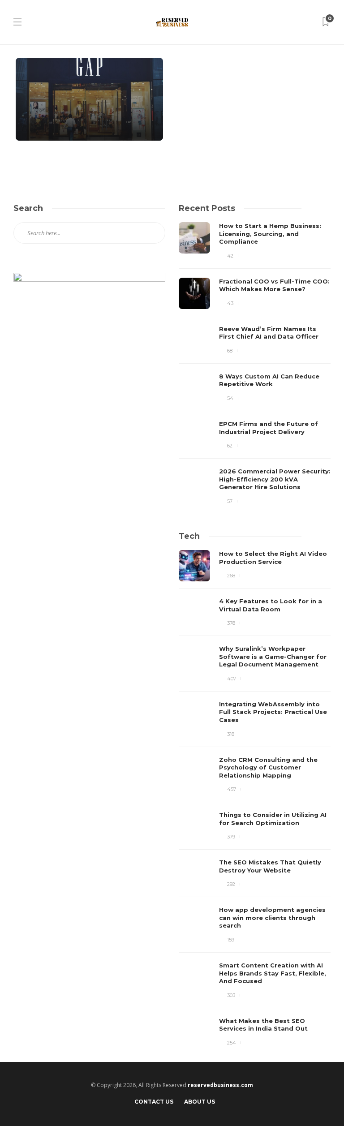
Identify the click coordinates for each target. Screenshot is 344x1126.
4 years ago (57, 124)
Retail (40, 46)
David (35, 124)
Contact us (153, 1101)
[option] (255, 363)
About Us (199, 1101)
